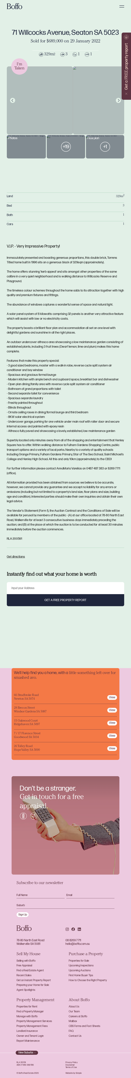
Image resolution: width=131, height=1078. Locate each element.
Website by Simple (74, 1073)
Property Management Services (34, 1021)
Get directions (16, 557)
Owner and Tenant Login (30, 1036)
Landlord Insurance (27, 1031)
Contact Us (75, 1036)
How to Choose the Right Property (88, 980)
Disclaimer (70, 1065)
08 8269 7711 (73, 940)
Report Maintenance (28, 1041)
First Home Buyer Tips (81, 975)
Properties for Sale (79, 960)
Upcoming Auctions (80, 970)
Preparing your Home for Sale (33, 985)
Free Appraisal (24, 965)
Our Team (74, 1011)
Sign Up (22, 914)
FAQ (71, 1031)
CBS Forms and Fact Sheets (84, 1026)
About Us (74, 1006)
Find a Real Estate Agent (30, 970)
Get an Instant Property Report (34, 980)
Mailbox (73, 1021)
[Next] (118, 100)
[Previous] (13, 100)
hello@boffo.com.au (78, 944)
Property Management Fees (32, 1026)
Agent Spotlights (26, 990)
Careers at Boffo (78, 1016)
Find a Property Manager (30, 1011)
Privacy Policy (72, 1062)
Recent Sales (24, 975)
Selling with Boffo (26, 960)
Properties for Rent (27, 1006)
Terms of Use (71, 1067)
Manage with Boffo (27, 1016)
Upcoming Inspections (81, 965)
